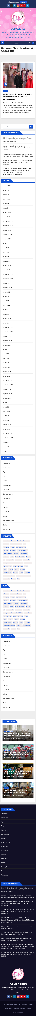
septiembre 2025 (8, 234)
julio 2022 (6, 402)
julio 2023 (6, 349)
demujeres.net (18, 102)
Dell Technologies (21, 547)
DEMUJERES (18, 28)
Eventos (16, 553)
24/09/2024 (7, 102)
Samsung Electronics (9, 575)
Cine (24, 544)
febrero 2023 (7, 371)
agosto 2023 (7, 345)
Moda (26, 566)
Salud (21, 572)
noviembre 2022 (8, 385)
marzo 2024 (6, 314)
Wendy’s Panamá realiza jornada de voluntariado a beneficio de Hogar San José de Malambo (17, 148)
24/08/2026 (9, 795)
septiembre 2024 (8, 287)
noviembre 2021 (8, 438)
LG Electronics (7, 566)
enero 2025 (6, 270)
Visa (18, 579)
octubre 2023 (7, 336)
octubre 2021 (7, 442)
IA (4, 560)
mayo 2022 (6, 411)
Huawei (28, 556)
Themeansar (30, 1004)
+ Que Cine (6, 463)
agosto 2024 (7, 292)
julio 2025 (6, 243)
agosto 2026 (7, 186)
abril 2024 (6, 309)
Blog (4, 476)
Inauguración (10, 560)
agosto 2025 (7, 239)
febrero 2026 (7, 212)
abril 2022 (6, 416)
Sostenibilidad (26, 575)
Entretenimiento (8, 494)
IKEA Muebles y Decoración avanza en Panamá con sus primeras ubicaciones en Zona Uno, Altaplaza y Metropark (17, 139)
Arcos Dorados (21, 540)
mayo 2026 (6, 199)
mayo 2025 (6, 252)
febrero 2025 (7, 265)
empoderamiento (22, 550)
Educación (13, 550)
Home (6, 1008)
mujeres (11, 569)
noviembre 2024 (8, 279)
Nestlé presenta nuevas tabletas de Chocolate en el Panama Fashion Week (17, 97)
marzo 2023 (6, 367)
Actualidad (6, 467)
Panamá (15, 572)
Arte (28, 540)
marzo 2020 (6, 447)
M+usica (20, 566)
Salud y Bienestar (8, 520)
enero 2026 (6, 217)
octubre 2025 (7, 230)
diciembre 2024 (7, 274)
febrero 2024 (7, 318)
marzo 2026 (6, 208)
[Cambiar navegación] (16, 42)
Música (5, 516)
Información (18, 560)
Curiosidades (7, 485)
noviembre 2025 (8, 225)
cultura (12, 547)
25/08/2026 (9, 738)
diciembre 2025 (7, 221)
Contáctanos (16, 1008)
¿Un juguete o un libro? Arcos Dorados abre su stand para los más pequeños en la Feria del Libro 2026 (17, 162)
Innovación (26, 560)
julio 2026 (6, 190)
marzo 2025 (6, 261)
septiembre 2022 (8, 393)
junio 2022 (6, 407)
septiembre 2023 (8, 340)
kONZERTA (19, 563)
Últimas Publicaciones (18, 1012)
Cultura (5, 481)
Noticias (22, 569)
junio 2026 (6, 194)
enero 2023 (6, 376)
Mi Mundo (6, 511)
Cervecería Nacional (16, 544)
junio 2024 (6, 301)
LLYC (14, 566)
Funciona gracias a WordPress (10, 1004)
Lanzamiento (27, 563)
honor (11, 556)
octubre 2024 (7, 283)
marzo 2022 (6, 420)
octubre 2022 (7, 389)
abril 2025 (6, 256)
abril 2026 (6, 203)
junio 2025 (6, 248)
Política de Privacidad (25, 1008)
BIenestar (6, 544)
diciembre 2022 (7, 380)
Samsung (27, 572)
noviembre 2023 (8, 332)
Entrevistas (6, 498)
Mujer (5, 569)
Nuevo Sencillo (7, 572)
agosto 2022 (7, 398)
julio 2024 (6, 296)
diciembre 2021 (7, 433)
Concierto (6, 547)
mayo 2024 (6, 305)
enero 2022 (6, 429)
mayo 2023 (6, 358)
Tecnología (6, 529)
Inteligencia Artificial (9, 563)
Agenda (5, 472)
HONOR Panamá (19, 556)
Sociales (5, 525)
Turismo (13, 579)
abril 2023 (6, 363)
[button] (30, 42)
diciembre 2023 (7, 327)
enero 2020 (6, 451)
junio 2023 (6, 354)
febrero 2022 (7, 424)
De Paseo (6, 489)
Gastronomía (7, 503)
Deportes (6, 550)
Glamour (5, 90)
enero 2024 (6, 323)
